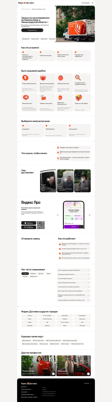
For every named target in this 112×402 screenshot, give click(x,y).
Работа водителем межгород (70, 340)
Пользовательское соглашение (48, 391)
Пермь (64, 325)
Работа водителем (25, 9)
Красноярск (82, 319)
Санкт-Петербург (47, 315)
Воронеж (47, 325)
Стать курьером (85, 2)
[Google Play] (28, 227)
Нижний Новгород (47, 319)
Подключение (44, 38)
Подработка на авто (54, 343)
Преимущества (25, 38)
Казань (29, 319)
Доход (48, 273)
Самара (30, 322)
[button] (73, 270)
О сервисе (25, 273)
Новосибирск (65, 315)
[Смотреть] (48, 180)
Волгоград (82, 325)
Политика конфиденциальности (49, 393)
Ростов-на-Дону (65, 322)
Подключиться (32, 30)
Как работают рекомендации (48, 395)
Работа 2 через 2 (65, 343)
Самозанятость (33, 276)
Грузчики (25, 276)
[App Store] (28, 223)
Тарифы (44, 387)
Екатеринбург (82, 315)
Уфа (47, 322)
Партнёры (44, 389)
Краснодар (29, 325)
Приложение (52, 38)
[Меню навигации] (92, 3)
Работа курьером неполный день (30, 343)
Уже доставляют (35, 38)
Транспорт (40, 273)
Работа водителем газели (77, 343)
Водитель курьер (44, 343)
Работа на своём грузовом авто (53, 340)
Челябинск (64, 319)
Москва (30, 315)
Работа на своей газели (38, 340)
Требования (33, 273)
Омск (82, 322)
